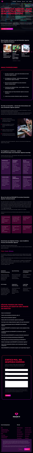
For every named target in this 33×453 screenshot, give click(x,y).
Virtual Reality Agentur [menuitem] (19, 439)
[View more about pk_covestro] (7, 48)
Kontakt (30, 1)
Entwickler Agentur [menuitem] (28, 427)
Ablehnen (20, 449)
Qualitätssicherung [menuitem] (4, 437)
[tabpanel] (7, 52)
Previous (1, 51)
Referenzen (19, 1)
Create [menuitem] (2, 433)
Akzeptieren (27, 449)
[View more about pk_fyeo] (26, 48)
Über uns (23, 1)
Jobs (27, 1)
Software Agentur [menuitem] (20, 427)
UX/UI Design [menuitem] (3, 435)
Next (31, 51)
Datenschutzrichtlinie (7, 392)
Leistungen (14, 1)
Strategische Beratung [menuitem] (4, 429)
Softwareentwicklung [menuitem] (4, 436)
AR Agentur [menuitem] (27, 438)
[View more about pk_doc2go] (16, 48)
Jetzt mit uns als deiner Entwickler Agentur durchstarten (16, 96)
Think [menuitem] (2, 427)
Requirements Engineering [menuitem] (5, 430)
